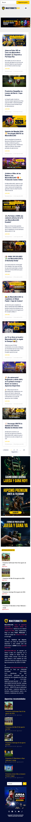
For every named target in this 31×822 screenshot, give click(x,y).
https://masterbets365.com (18, 667)
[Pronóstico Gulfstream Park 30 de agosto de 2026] (6, 557)
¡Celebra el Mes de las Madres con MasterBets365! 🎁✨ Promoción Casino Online (14, 177)
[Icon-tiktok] (22, 811)
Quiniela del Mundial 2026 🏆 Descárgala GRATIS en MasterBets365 (14, 134)
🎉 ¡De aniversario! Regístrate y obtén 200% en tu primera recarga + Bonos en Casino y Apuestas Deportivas (14, 382)
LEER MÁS (7, 68)
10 (24, 450)
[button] (25, 8)
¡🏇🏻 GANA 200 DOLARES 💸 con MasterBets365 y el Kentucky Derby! (14, 259)
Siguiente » (14, 452)
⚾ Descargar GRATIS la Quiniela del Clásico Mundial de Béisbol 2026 (14, 426)
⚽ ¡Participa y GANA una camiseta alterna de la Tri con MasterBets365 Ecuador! (14, 219)
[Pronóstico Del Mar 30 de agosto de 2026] (6, 572)
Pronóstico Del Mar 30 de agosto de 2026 (14, 578)
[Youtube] (18, 811)
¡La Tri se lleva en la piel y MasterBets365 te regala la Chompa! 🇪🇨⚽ (14, 339)
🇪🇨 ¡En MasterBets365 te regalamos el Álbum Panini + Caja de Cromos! (14, 299)
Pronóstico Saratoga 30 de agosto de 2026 (14, 592)
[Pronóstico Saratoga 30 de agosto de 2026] (6, 586)
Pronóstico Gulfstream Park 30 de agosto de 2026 (14, 564)
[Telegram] (12, 811)
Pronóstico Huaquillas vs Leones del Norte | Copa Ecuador (13, 93)
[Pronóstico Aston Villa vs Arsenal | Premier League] (9, 768)
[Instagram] (9, 811)
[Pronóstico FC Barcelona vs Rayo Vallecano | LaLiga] (6, 600)
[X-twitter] (15, 811)
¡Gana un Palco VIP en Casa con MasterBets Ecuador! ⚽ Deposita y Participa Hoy (13, 54)
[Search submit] (24, 783)
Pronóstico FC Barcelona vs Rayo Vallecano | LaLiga (14, 607)
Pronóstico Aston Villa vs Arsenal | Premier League (15, 775)
